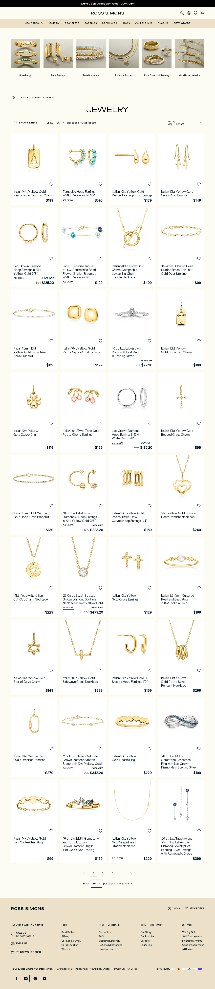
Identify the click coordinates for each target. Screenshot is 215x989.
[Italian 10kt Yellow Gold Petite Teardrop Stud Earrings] (132, 169)
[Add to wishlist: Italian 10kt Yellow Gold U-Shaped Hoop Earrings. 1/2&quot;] (149, 670)
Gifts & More (182, 23)
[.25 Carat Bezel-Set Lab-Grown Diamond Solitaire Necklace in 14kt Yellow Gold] (83, 576)
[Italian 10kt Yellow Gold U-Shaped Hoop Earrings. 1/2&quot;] (132, 657)
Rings (126, 23)
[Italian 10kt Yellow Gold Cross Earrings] (132, 576)
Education (146, 945)
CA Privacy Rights (65, 968)
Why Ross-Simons (152, 925)
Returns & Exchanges (110, 945)
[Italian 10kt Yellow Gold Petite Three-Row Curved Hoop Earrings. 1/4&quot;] (132, 494)
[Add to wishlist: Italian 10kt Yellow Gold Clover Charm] (51, 423)
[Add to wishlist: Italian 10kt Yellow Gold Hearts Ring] (149, 748)
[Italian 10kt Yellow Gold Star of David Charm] (34, 657)
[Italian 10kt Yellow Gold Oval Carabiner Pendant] (34, 737)
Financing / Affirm (192, 940)
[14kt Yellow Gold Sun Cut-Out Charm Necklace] (34, 576)
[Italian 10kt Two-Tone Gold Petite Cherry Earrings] (83, 412)
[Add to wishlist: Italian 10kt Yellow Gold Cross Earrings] (149, 588)
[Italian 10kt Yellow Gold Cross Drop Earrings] (181, 169)
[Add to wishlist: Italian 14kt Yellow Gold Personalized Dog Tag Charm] (51, 184)
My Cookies (132, 968)
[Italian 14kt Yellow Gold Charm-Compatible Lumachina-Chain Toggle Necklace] (132, 247)
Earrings (91, 23)
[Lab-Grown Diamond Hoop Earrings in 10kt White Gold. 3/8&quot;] (132, 412)
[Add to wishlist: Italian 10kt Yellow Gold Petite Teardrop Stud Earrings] (149, 184)
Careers (145, 940)
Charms (163, 23)
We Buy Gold (189, 932)
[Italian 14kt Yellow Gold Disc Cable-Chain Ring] (34, 821)
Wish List (66, 949)
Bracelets (72, 23)
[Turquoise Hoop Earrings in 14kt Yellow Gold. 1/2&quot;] (83, 169)
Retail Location (69, 945)
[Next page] (131, 873)
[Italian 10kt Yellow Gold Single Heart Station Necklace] (132, 821)
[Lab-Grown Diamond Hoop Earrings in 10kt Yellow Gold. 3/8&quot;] (34, 247)
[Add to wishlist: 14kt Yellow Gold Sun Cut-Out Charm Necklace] (51, 588)
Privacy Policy (81, 968)
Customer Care (109, 925)
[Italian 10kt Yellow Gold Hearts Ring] (132, 737)
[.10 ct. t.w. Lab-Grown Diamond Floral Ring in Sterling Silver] (132, 329)
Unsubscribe (106, 949)
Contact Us (105, 932)
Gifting (65, 936)
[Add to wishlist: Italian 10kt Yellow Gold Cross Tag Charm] (199, 341)
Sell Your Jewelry (192, 936)
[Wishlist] (196, 13)
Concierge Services (193, 945)
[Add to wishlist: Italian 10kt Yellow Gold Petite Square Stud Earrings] (100, 341)
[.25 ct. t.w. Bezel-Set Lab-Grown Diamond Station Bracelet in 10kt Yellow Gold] (83, 737)
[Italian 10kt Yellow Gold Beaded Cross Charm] (181, 412)
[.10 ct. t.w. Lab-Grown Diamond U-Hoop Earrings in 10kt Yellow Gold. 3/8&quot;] (83, 494)
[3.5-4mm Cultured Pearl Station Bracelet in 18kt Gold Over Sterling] (181, 247)
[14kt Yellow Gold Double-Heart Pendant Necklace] (181, 494)
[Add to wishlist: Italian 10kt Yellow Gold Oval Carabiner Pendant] (51, 748)
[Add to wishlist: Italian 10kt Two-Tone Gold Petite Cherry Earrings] (100, 423)
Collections (143, 23)
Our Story (146, 932)
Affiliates (187, 949)
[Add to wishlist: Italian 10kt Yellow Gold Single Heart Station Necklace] (149, 831)
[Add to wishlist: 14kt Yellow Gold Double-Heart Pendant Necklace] (199, 505)
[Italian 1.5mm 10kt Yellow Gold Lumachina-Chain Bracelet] (34, 329)
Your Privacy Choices (100, 968)
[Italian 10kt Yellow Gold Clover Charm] (34, 412)
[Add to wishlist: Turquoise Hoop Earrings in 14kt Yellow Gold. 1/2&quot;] (100, 184)
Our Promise (148, 936)
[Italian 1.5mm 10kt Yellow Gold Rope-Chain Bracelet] (34, 494)
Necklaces (109, 23)
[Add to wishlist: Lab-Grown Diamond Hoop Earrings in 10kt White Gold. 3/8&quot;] (149, 423)
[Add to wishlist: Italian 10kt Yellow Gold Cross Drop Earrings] (199, 184)
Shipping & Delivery (109, 940)
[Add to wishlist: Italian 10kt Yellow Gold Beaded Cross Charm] (199, 423)
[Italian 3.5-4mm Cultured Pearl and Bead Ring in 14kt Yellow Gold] (181, 576)
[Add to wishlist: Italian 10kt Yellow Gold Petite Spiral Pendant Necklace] (199, 670)
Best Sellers (68, 932)
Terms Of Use (119, 968)
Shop (64, 925)
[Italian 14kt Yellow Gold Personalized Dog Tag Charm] (34, 169)
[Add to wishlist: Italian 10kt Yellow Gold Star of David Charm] (51, 670)
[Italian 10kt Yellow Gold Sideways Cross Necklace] (83, 657)
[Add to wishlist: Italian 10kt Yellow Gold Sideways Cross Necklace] (100, 670)
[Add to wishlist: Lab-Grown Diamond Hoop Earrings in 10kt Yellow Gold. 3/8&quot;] (51, 258)
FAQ (101, 936)
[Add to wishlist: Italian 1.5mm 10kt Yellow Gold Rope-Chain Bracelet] (51, 505)
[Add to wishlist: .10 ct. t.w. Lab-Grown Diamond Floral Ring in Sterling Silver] (149, 341)
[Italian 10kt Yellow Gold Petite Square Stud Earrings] (83, 329)
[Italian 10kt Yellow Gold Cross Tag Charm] (181, 329)
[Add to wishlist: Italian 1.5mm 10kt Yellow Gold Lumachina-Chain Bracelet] (51, 341)
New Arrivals (34, 23)
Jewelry (53, 23)
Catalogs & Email (70, 940)
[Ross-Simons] (107, 13)
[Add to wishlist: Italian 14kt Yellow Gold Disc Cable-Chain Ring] (51, 831)
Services (188, 925)
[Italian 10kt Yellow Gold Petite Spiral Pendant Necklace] (181, 657)
